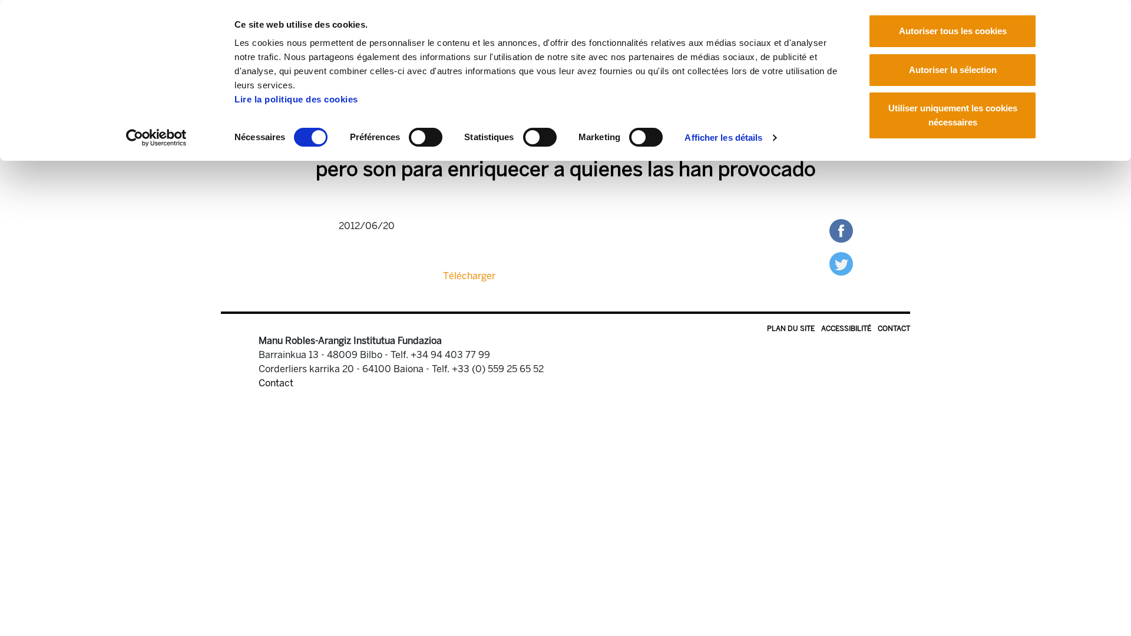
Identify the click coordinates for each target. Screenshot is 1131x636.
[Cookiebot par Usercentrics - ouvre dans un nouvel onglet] (156, 138)
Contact (894, 328)
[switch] (425, 137)
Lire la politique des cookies (296, 99)
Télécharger (469, 275)
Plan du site (791, 328)
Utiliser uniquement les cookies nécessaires (952, 115)
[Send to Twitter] (841, 263)
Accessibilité (846, 328)
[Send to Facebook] (841, 230)
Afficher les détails (723, 137)
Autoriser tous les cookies (953, 31)
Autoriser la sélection (953, 70)
